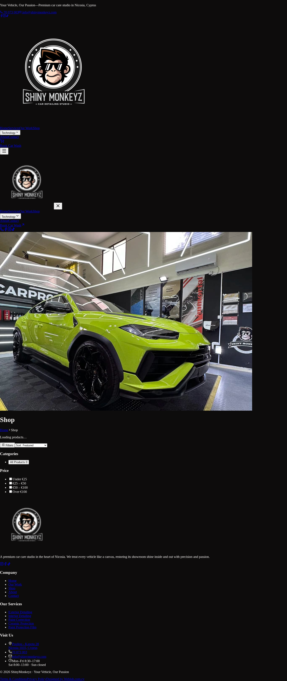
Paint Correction (19, 619)
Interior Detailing (19, 616)
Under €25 (20, 479)
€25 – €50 (19, 483)
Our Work (26, 128)
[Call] (2, 230)
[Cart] (2, 142)
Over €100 (20, 491)
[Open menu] (4, 151)
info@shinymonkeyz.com (39, 12)
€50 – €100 (20, 487)
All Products (18, 462)
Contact (13, 137)
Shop (36, 128)
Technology (9, 132)
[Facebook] (1, 16)
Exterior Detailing (20, 612)
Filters (9, 445)
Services (13, 128)
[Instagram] (4, 16)
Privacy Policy (36, 679)
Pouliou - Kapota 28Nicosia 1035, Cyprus (23, 646)
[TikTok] (7, 16)
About (4, 137)
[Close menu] (58, 206)
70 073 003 (11, 12)
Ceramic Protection (21, 623)
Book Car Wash (10, 145)
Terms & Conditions (13, 679)
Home (4, 128)
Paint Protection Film (22, 627)
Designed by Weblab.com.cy (65, 679)
